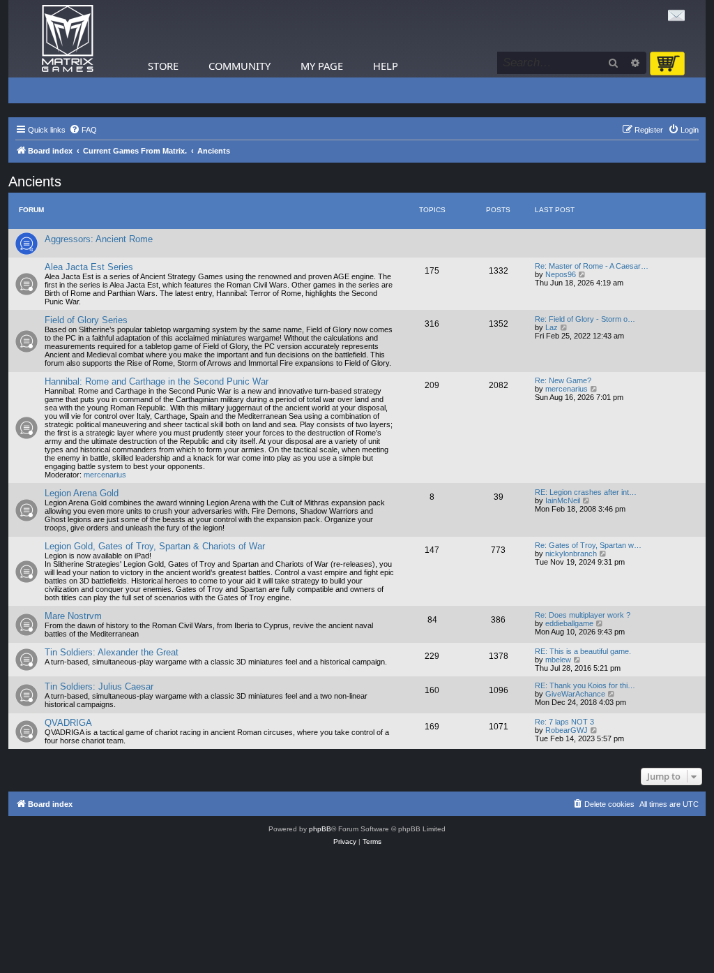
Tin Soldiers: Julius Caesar (99, 686)
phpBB (320, 829)
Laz (551, 327)
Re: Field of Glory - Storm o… (585, 319)
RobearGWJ (566, 730)
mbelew (558, 659)
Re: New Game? (563, 380)
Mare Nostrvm (73, 616)
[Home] (67, 38)
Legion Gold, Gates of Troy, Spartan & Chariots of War (155, 546)
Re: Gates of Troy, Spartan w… (588, 545)
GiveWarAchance (575, 694)
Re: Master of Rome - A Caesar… (591, 266)
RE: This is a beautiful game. (583, 651)
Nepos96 (560, 274)
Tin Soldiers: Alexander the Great (111, 652)
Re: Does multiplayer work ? (582, 615)
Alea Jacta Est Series (89, 267)
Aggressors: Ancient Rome (99, 239)
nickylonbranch (571, 553)
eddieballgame (569, 623)
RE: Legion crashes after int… (586, 492)
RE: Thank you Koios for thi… (585, 685)
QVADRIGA (68, 723)
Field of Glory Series (86, 320)
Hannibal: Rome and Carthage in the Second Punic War (156, 381)
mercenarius (105, 474)
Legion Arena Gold (82, 493)
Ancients (34, 181)
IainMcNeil (562, 500)
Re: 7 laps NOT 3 (564, 722)
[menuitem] (83, 129)
